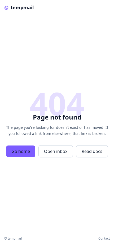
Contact (104, 238)
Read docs (92, 151)
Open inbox (55, 151)
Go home (20, 151)
